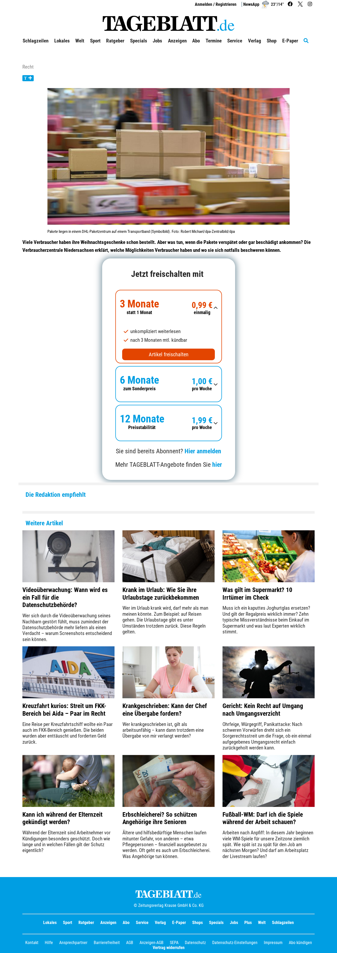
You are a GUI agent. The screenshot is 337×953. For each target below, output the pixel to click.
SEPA (174, 942)
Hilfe (49, 942)
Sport (67, 922)
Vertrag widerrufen (169, 947)
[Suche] (309, 41)
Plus (248, 922)
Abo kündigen (300, 942)
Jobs (157, 41)
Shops (197, 922)
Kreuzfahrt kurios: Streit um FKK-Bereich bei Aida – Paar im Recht (64, 709)
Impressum (273, 942)
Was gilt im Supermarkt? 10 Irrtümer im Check (257, 593)
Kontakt (31, 942)
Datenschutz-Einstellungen (234, 942)
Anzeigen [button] (177, 41)
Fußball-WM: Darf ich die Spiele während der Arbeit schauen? (262, 818)
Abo (126, 922)
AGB (129, 942)
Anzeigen (108, 922)
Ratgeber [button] (115, 41)
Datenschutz (195, 942)
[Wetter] (265, 4)
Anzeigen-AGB (151, 942)
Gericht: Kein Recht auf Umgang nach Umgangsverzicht (262, 709)
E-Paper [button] (290, 41)
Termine (214, 41)
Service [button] (234, 41)
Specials (216, 922)
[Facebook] (290, 4)
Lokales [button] (62, 41)
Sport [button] (95, 41)
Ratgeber (86, 922)
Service (142, 922)
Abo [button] (196, 41)
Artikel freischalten (169, 354)
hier (217, 464)
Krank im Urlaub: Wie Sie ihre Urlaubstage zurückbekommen (160, 593)
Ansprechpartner (73, 942)
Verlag (160, 922)
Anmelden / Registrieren (215, 4)
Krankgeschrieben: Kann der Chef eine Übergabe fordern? (164, 709)
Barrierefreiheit (107, 942)
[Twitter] (300, 4)
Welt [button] (79, 41)
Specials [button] (138, 41)
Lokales (50, 922)
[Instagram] (310, 4)
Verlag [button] (254, 41)
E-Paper (179, 922)
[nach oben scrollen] (329, 945)
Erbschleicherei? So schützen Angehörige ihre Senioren (159, 818)
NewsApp (251, 4)
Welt (262, 922)
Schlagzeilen (35, 41)
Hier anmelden (203, 451)
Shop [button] (271, 41)
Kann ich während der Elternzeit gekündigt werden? (62, 818)
